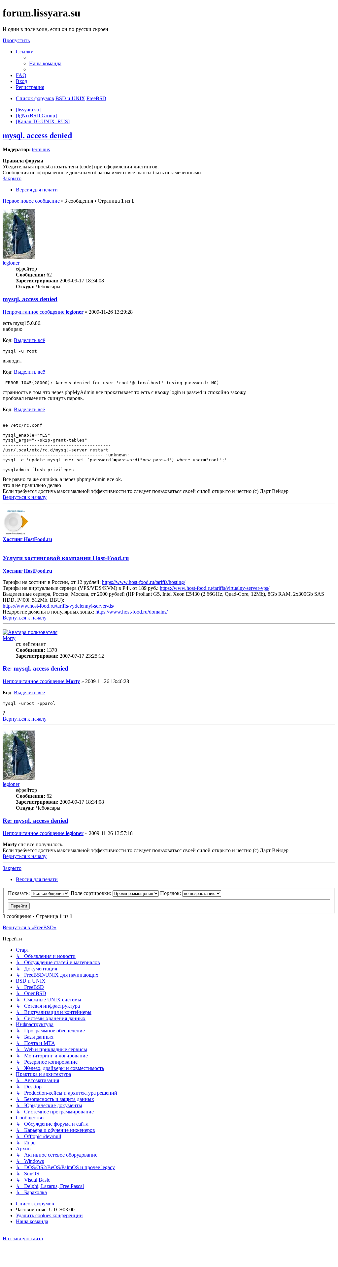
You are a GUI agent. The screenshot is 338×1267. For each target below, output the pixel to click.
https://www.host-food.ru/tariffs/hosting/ (143, 582)
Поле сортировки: (92, 893)
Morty (9, 638)
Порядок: (171, 893)
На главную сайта (23, 1238)
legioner (11, 263)
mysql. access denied (37, 135)
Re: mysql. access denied (35, 668)
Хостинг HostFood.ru (27, 539)
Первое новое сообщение (31, 201)
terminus (41, 149)
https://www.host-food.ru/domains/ (131, 612)
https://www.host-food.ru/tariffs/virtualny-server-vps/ (214, 588)
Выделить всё (29, 340)
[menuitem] (45, 63)
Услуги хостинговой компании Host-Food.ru (66, 558)
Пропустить (16, 40)
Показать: (19, 893)
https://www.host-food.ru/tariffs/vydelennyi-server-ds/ (58, 606)
